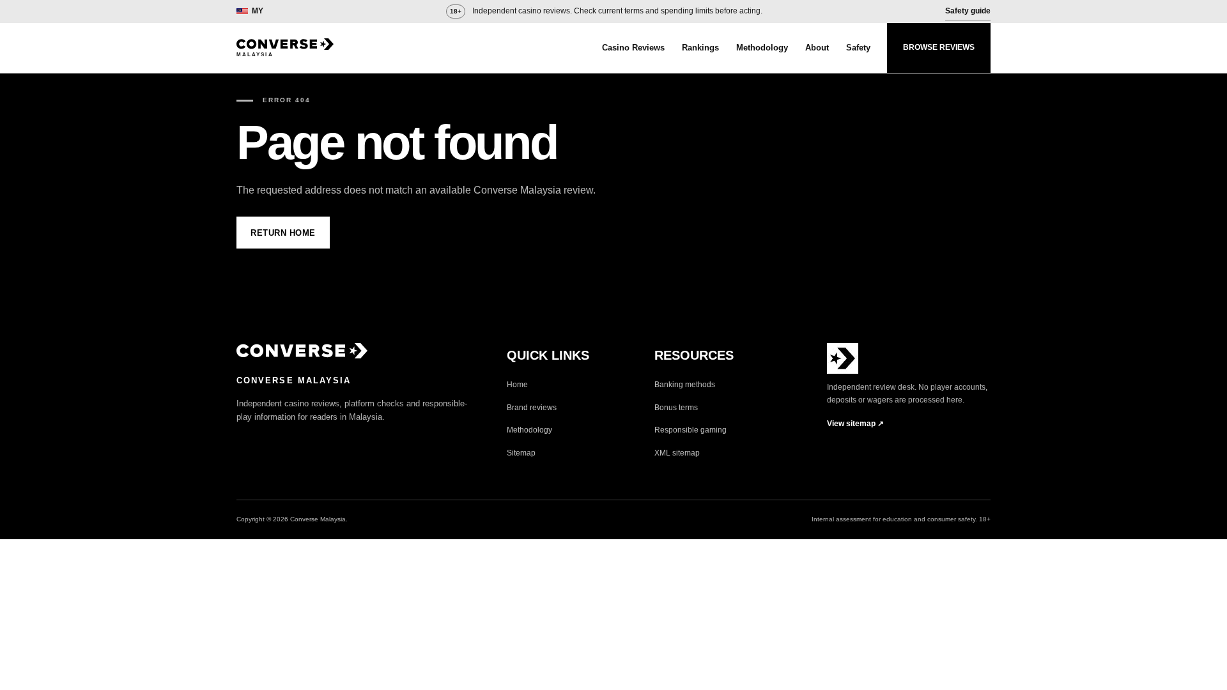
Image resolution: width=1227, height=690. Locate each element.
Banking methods (684, 384)
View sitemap (855, 423)
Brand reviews (532, 407)
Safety (858, 47)
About (817, 47)
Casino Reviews (633, 47)
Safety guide (968, 10)
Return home (283, 233)
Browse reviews (939, 47)
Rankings (700, 47)
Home (517, 384)
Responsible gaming (690, 429)
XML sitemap (677, 452)
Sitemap (521, 452)
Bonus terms (676, 407)
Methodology (762, 47)
